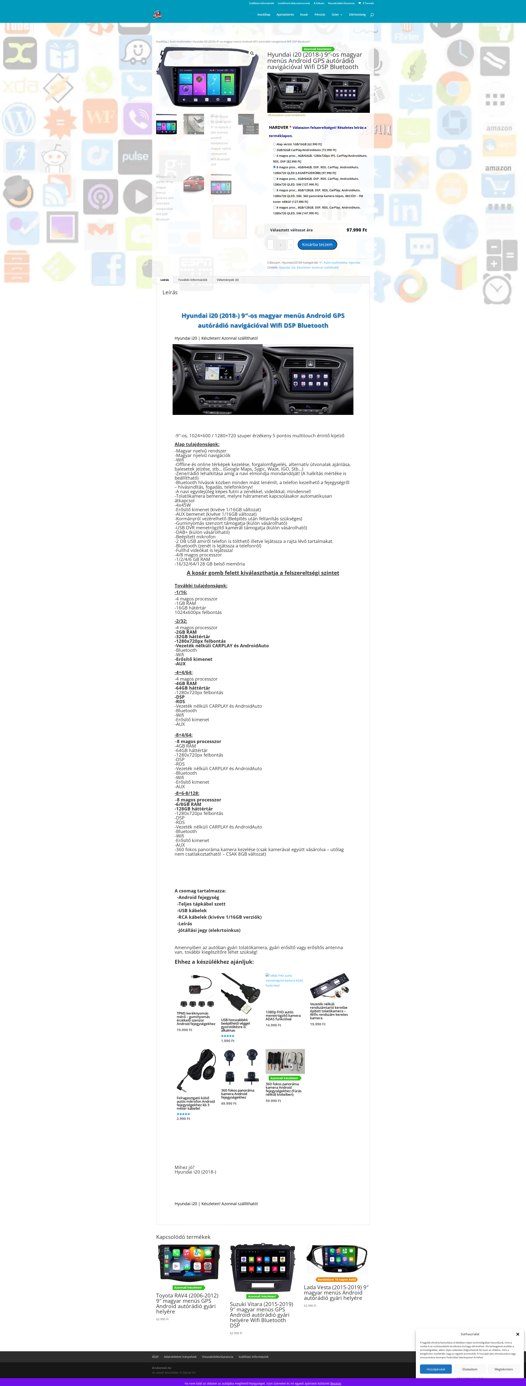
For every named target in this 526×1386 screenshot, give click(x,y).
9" (320, 262)
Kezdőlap (161, 41)
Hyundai (354, 262)
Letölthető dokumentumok (294, 3)
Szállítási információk (261, 3)
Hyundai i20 (287, 267)
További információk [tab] (193, 280)
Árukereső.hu (161, 1368)
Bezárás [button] (335, 1383)
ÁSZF (155, 1357)
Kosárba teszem (317, 244)
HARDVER (317, 131)
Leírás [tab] (164, 280)
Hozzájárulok (436, 1369)
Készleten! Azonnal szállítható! (318, 267)
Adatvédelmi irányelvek (180, 1357)
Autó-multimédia (180, 41)
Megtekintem (504, 1369)
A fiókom (319, 3)
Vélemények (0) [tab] (228, 280)
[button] (518, 1334)
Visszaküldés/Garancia (341, 3)
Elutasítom (470, 1369)
